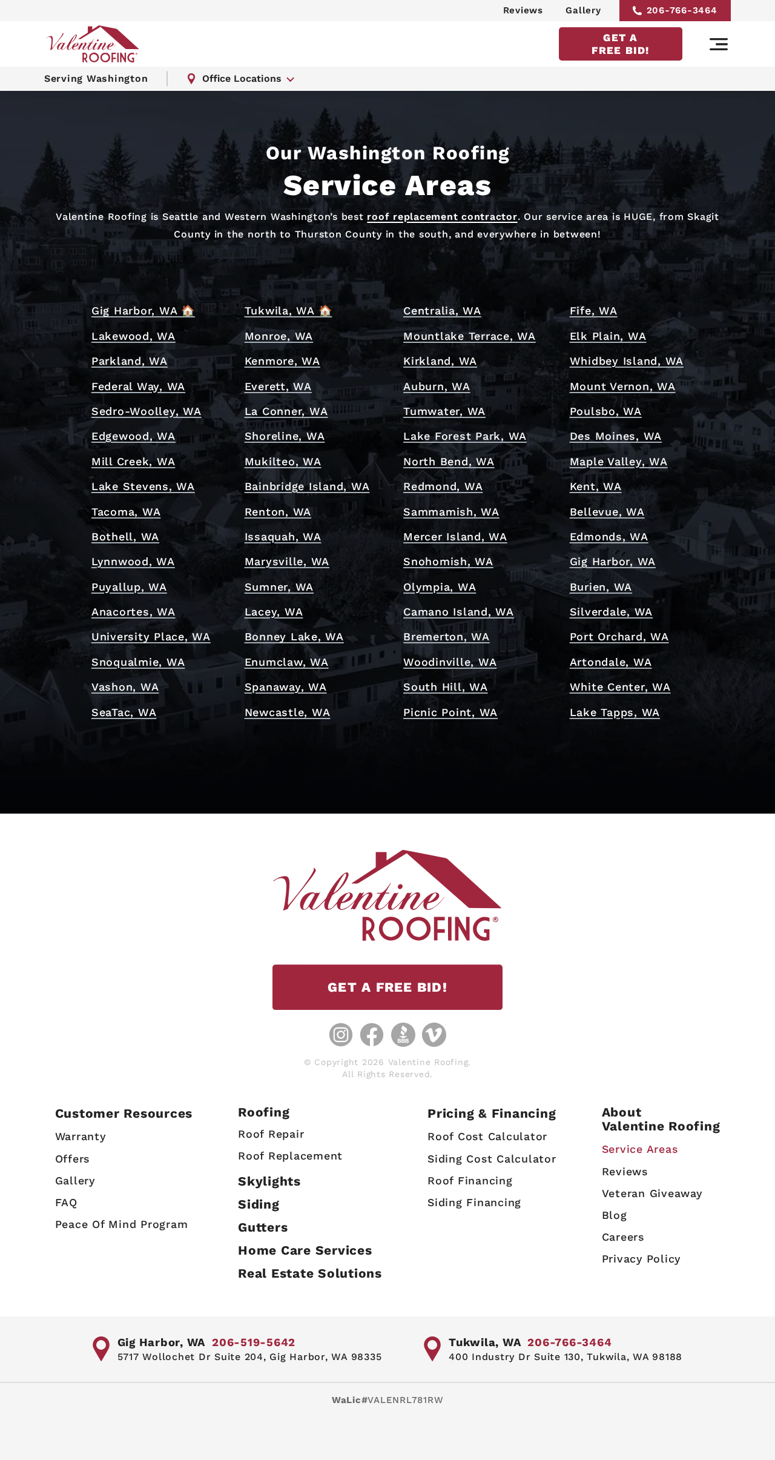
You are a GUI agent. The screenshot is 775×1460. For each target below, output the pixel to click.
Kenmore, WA (282, 360)
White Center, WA (620, 686)
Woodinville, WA (449, 661)
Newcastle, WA (288, 712)
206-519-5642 (253, 1342)
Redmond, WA (443, 486)
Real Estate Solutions (310, 1273)
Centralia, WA (442, 310)
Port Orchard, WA (619, 636)
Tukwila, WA (485, 1342)
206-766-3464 (682, 10)
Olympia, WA (439, 586)
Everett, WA (278, 386)
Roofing (263, 1112)
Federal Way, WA (138, 386)
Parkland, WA (129, 360)
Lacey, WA (274, 611)
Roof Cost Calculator (487, 1136)
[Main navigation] (719, 44)
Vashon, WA (125, 686)
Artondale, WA (611, 661)
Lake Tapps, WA (615, 712)
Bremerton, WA (446, 636)
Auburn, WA (436, 386)
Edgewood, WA (133, 436)
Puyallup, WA (129, 586)
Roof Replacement (290, 1155)
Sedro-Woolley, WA (146, 411)
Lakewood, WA (133, 336)
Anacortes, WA (133, 611)
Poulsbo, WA (606, 411)
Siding (259, 1204)
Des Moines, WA (616, 436)
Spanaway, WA (286, 686)
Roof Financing (470, 1180)
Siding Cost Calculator (491, 1158)
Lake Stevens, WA (143, 486)
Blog (614, 1215)
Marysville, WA (287, 561)
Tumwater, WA (444, 411)
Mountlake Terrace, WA (469, 336)
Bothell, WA (125, 536)
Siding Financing (474, 1202)
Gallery (583, 10)
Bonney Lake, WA (294, 636)
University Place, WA (151, 636)
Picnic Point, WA (450, 712)
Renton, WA (278, 511)
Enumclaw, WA (287, 661)
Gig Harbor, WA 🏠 (143, 310)
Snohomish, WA (448, 561)
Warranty (80, 1136)
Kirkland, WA (440, 360)
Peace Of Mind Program (121, 1224)
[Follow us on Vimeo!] (434, 1035)
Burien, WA (601, 586)
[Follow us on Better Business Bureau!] (403, 1035)
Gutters (263, 1227)
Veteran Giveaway (652, 1193)
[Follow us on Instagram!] (341, 1035)
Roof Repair (271, 1133)
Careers (623, 1236)
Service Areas (640, 1149)
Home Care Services (305, 1250)
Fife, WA (594, 310)
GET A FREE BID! (620, 44)
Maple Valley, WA (619, 461)
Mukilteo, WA (283, 461)
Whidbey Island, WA (627, 360)
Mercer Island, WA (455, 536)
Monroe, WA (279, 336)
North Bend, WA (449, 461)
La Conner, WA (286, 411)
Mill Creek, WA (133, 461)
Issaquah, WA (283, 536)
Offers (72, 1158)
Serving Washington (96, 78)
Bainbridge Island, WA (307, 486)
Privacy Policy (641, 1258)
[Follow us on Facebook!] (372, 1035)
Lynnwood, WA (133, 561)
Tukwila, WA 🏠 (288, 310)
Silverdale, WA (611, 611)
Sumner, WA (279, 586)
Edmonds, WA (609, 536)
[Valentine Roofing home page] (92, 44)
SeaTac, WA (124, 712)
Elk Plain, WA (608, 336)
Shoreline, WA (285, 436)
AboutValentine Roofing (661, 1119)
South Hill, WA (445, 686)
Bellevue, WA (607, 511)
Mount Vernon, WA (623, 386)
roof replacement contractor (442, 216)
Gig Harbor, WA (613, 561)
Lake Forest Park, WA (465, 436)
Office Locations (242, 78)
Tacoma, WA (126, 511)
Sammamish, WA (451, 511)
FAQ (66, 1202)
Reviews (523, 10)
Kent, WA (596, 486)
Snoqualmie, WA (138, 661)
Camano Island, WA (458, 611)
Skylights (269, 1181)
